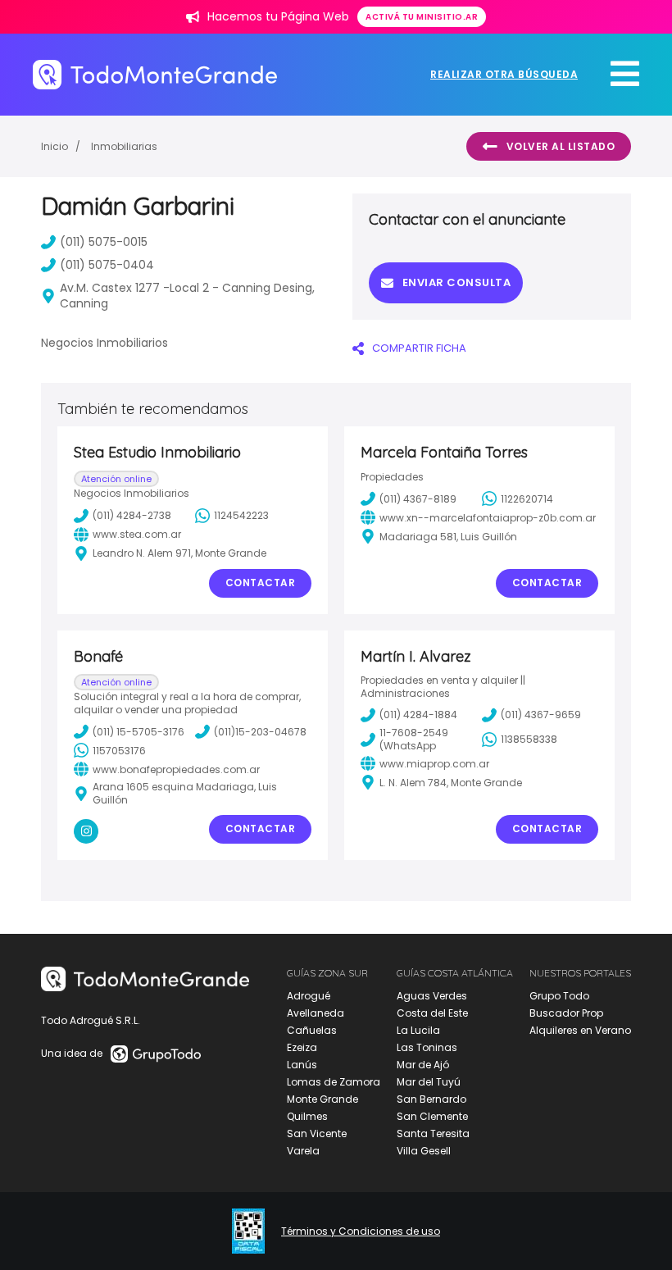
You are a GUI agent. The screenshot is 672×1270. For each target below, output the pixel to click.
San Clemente (432, 1116)
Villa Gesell (424, 1151)
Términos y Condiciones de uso (360, 1231)
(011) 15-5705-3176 (138, 732)
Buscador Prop (566, 1013)
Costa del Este (432, 1013)
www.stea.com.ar (137, 534)
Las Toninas (427, 1047)
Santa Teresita (433, 1133)
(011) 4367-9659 (541, 714)
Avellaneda (315, 1013)
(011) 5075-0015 (104, 241)
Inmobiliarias (124, 146)
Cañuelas (312, 1030)
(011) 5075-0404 (107, 264)
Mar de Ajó (423, 1065)
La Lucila (418, 1030)
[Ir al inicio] (155, 74)
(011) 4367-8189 (417, 499)
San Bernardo (431, 1099)
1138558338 (529, 739)
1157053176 (119, 751)
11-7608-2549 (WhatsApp (413, 739)
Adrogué (308, 996)
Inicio (54, 146)
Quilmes (307, 1116)
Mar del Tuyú (429, 1082)
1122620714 (527, 499)
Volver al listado (560, 146)
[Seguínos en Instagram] (86, 831)
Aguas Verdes (432, 996)
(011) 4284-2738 (132, 515)
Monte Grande (322, 1099)
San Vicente (317, 1133)
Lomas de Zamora (333, 1082)
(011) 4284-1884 (418, 714)
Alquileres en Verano (580, 1030)
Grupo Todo (559, 996)
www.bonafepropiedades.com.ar (176, 769)
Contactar (260, 582)
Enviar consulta (456, 282)
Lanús (302, 1065)
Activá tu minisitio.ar (422, 17)
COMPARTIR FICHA (419, 348)
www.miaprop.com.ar (434, 764)
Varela (303, 1151)
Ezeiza (302, 1047)
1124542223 (241, 515)
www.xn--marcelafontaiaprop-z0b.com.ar (487, 518)
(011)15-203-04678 (260, 732)
